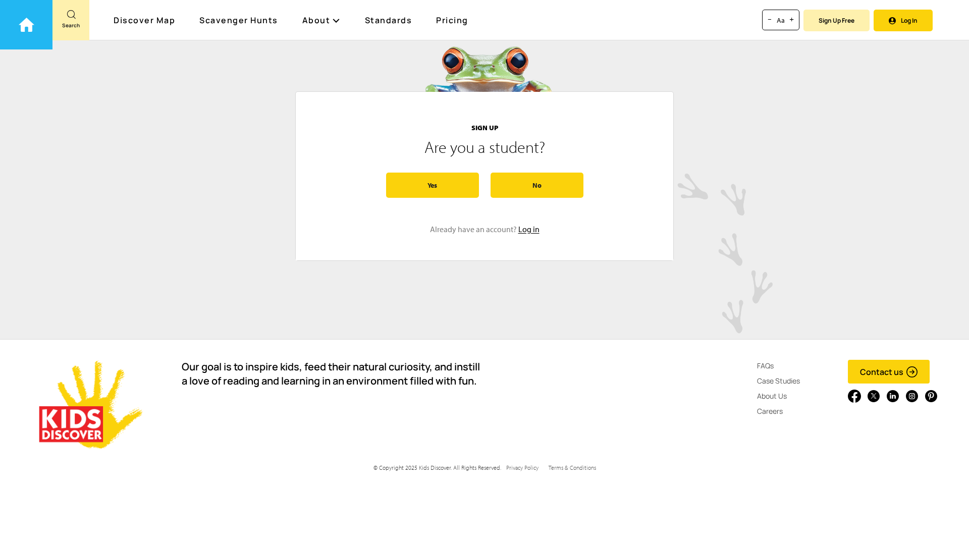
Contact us (881, 371)
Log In (909, 20)
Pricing (452, 20)
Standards (388, 20)
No (537, 185)
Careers (770, 411)
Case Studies (778, 381)
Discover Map (144, 20)
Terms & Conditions (572, 467)
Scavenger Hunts (238, 20)
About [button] (316, 20)
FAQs (765, 365)
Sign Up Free (836, 20)
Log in (529, 229)
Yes (432, 185)
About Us (772, 396)
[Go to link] (26, 24)
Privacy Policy (522, 467)
